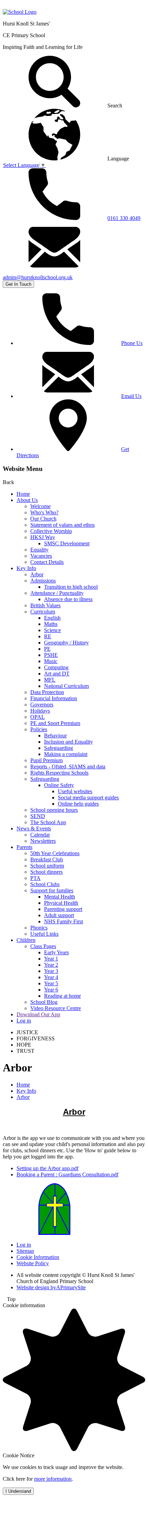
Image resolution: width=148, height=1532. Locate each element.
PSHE (51, 655)
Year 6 (51, 990)
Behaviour (55, 735)
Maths (50, 624)
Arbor (36, 574)
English (52, 618)
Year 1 (51, 959)
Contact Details (47, 562)
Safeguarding (58, 748)
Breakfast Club (46, 859)
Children (26, 940)
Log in (24, 1021)
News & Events (34, 828)
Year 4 (51, 977)
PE (47, 649)
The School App (48, 822)
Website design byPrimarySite (51, 1287)
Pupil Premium (46, 760)
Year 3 (51, 971)
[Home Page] (19, 12)
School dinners (46, 872)
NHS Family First (63, 921)
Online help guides (78, 804)
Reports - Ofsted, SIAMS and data (67, 766)
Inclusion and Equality (68, 742)
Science (52, 630)
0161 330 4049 (123, 218)
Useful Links (44, 934)
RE (47, 636)
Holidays (40, 711)
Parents (24, 847)
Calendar (40, 835)
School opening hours (54, 810)
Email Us (131, 396)
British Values (45, 605)
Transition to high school (71, 587)
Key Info (26, 568)
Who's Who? (44, 512)
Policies (38, 729)
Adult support (59, 915)
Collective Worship (51, 531)
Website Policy (33, 1263)
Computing (56, 667)
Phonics (38, 928)
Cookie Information (38, 1257)
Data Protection (47, 692)
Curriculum (42, 612)
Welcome (40, 506)
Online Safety (59, 785)
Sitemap (25, 1251)
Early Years (56, 952)
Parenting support (63, 909)
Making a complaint (65, 754)
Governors (41, 704)
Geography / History (66, 643)
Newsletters (43, 841)
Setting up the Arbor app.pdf (47, 1168)
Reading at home (62, 996)
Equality (39, 550)
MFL (49, 680)
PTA (35, 878)
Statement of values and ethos (62, 525)
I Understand (18, 1491)
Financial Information (53, 698)
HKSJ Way (42, 537)
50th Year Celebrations (55, 853)
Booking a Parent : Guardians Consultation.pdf (67, 1174)
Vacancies (41, 556)
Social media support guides (88, 797)
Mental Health (59, 897)
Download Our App (38, 1014)
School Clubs (45, 884)
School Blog (43, 1002)
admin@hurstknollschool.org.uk (38, 277)
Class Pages (43, 946)
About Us (27, 500)
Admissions (43, 581)
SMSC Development (66, 543)
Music (50, 661)
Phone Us (131, 343)
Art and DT (57, 673)
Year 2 (51, 965)
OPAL (37, 717)
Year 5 (51, 983)
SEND (37, 816)
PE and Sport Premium (55, 723)
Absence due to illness (68, 599)
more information (53, 1479)
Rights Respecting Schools (59, 773)
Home (23, 494)
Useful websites (75, 791)
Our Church (43, 519)
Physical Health (61, 903)
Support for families (51, 890)
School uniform (47, 866)
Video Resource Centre (55, 1008)
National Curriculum (66, 686)
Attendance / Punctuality (57, 593)
